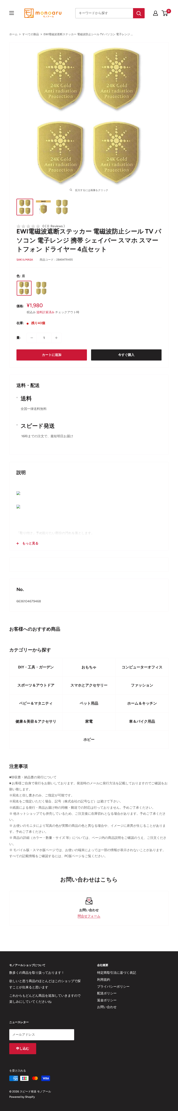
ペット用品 (89, 703)
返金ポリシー (107, 1000)
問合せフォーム (89, 916)
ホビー (89, 739)
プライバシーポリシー (113, 987)
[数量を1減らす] (32, 338)
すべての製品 (30, 34)
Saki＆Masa (24, 259)
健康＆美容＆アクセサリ (36, 721)
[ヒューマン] (41, 288)
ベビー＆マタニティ (36, 703)
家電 (89, 721)
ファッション (142, 685)
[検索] (139, 13)
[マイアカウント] (155, 13)
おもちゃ (89, 667)
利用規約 (103, 980)
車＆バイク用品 (142, 721)
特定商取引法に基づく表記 (116, 973)
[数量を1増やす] (56, 338)
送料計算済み (45, 312)
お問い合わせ (107, 1007)
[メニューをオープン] (11, 13)
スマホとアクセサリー (89, 685)
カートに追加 (51, 355)
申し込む (22, 1048)
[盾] (24, 288)
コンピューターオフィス (142, 667)
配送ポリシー (107, 993)
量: (18, 338)
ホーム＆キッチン (142, 703)
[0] (165, 13)
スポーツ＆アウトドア (35, 685)
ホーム (13, 34)
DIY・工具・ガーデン (36, 667)
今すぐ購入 (126, 355)
